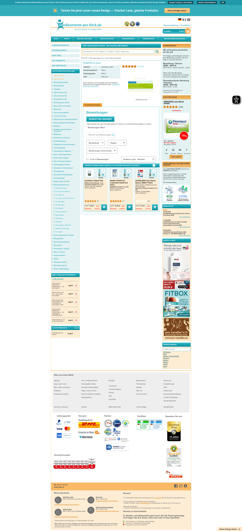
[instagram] (181, 486)
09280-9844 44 (59, 487)
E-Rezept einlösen (115, 389)
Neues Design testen (177, 10)
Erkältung (57, 390)
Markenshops (141, 380)
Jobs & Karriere (141, 394)
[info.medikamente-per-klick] (186, 486)
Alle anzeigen (58, 279)
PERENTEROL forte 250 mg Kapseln (174, 102)
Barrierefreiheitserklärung (172, 394)
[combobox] (118, 52)
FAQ (110, 396)
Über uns (139, 390)
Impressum (167, 380)
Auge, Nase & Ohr (60, 384)
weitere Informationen (207, 3)
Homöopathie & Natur (88, 384)
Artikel (168, 31)
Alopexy (166, 360)
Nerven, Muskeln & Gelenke (91, 394)
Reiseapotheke (86, 397)
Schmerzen (113, 386)
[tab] (154, 165)
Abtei (165, 354)
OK (223, 3)
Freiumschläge (141, 407)
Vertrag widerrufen (170, 401)
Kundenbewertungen (92, 105)
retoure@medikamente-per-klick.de (107, 501)
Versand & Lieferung (61, 407)
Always (165, 362)
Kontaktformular (169, 384)
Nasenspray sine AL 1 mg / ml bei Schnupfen (58, 294)
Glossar (111, 392)
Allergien (57, 380)
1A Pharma (167, 352)
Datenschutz (168, 390)
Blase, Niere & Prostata (62, 387)
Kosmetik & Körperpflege (89, 387)
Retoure (84, 407)
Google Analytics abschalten (180, 3)
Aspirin (165, 364)
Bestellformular (169, 407)
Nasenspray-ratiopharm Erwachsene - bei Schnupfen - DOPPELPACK (58, 312)
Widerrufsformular (115, 407)
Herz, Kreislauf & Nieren (89, 380)
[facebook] (176, 486)
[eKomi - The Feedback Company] (127, 24)
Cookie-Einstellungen (171, 397)
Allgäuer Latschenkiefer (171, 356)
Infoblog (138, 387)
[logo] (78, 25)
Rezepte (111, 380)
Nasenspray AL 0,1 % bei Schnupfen (58, 320)
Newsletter (112, 399)
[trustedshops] (132, 24)
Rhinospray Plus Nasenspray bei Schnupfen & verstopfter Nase (58, 302)
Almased (166, 358)
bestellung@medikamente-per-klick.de (67, 504)
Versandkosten (144, 503)
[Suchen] (157, 52)
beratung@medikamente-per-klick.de (66, 516)
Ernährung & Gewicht (61, 394)
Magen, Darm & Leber (88, 390)
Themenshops (141, 384)
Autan (165, 366)
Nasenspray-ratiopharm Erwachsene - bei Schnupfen (58, 286)
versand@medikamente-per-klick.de (107, 511)
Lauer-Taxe (158, 498)
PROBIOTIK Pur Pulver (57, 333)
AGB (165, 387)
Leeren (76, 327)
